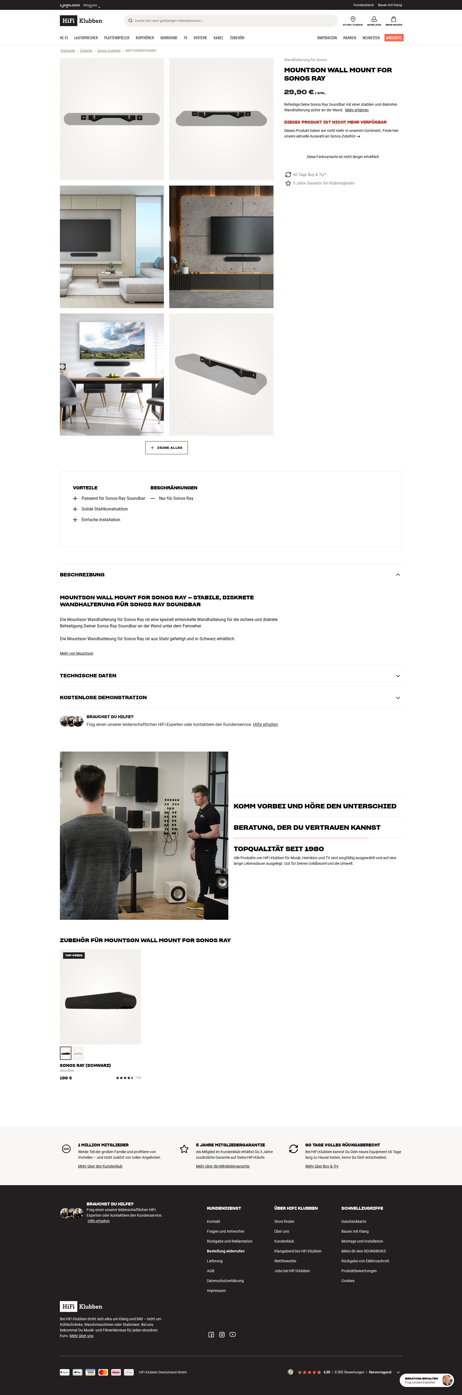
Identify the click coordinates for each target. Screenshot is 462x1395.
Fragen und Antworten (225, 1231)
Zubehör (86, 51)
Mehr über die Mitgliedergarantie (222, 1166)
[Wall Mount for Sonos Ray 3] (112, 247)
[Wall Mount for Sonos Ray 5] (112, 374)
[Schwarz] (65, 1053)
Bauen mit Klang (390, 5)
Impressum (216, 1290)
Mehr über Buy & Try (321, 1166)
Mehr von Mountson (76, 653)
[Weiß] (78, 1053)
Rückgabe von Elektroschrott (365, 1261)
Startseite (67, 51)
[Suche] (130, 20)
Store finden (284, 1221)
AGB (210, 1271)
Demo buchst (302, 811)
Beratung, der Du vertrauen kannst (307, 853)
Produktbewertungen (359, 1271)
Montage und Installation (362, 1241)
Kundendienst (364, 5)
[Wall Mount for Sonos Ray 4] (221, 247)
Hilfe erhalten (265, 724)
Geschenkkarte (353, 1221)
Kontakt (213, 1221)
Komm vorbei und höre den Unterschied (315, 796)
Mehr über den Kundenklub (100, 1166)
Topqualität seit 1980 (279, 875)
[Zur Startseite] (81, 20)
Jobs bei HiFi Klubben (292, 1271)
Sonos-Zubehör (109, 51)
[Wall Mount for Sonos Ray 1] (112, 119)
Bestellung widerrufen (226, 1251)
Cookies (348, 1281)
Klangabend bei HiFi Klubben (298, 1251)
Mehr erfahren (357, 110)
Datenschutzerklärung (225, 1281)
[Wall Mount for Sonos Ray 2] (221, 119)
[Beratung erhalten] (447, 1380)
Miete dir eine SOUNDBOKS (363, 1251)
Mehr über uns (81, 1336)
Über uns (281, 1231)
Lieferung (215, 1261)
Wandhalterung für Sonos (305, 60)
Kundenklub (284, 1241)
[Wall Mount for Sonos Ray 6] (221, 374)
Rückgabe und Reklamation (229, 1241)
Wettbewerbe (285, 1261)
